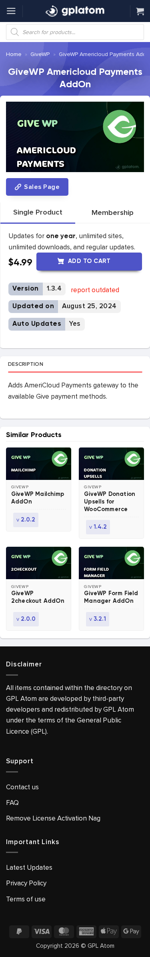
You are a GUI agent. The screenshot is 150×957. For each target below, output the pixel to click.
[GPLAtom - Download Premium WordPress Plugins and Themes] (75, 11)
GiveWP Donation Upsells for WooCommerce (109, 502)
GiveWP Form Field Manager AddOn (111, 597)
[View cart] (140, 11)
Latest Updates (29, 867)
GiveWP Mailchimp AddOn (37, 498)
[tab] (37, 213)
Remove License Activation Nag (53, 818)
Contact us (22, 787)
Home (14, 54)
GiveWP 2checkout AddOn (37, 597)
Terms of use (26, 899)
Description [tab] (25, 364)
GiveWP (40, 54)
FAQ (12, 803)
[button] (11, 11)
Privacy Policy (26, 883)
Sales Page (41, 187)
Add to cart (89, 261)
